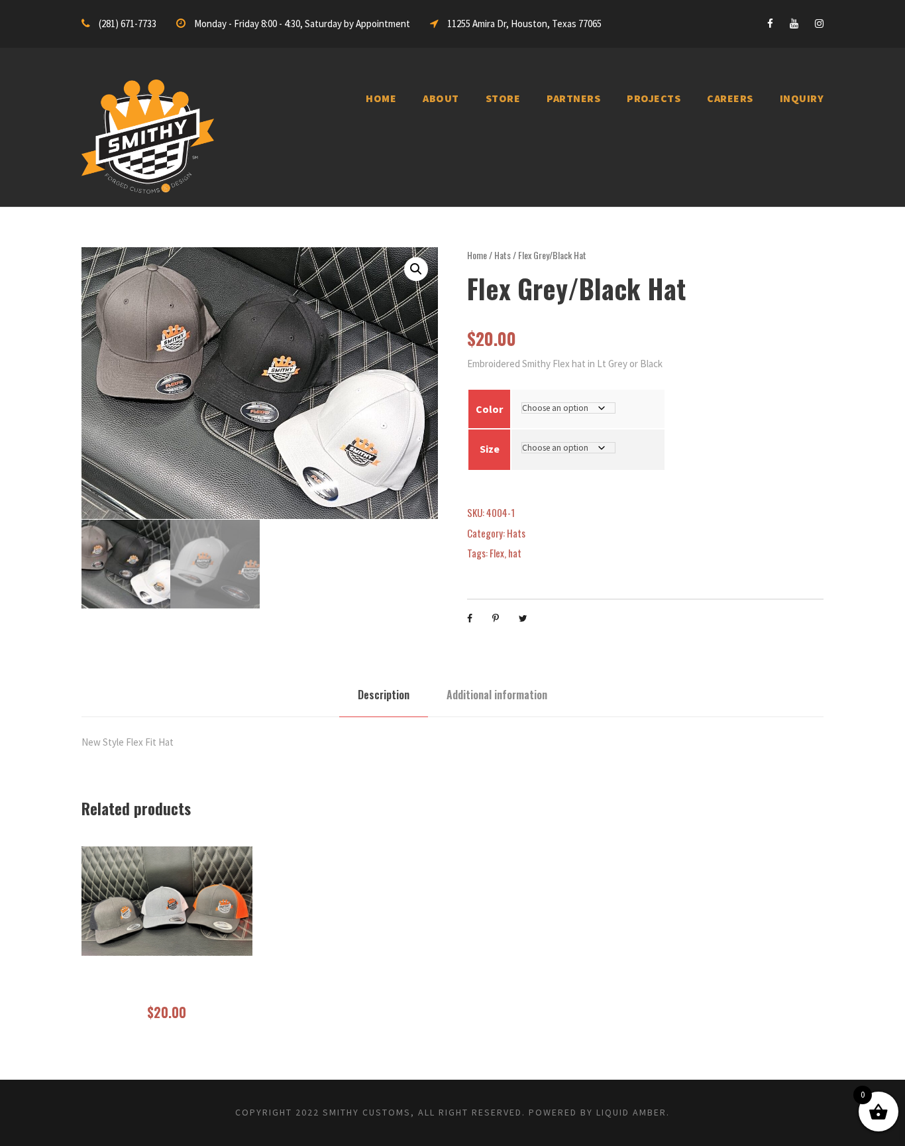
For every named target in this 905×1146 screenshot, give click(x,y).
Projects (653, 98)
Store (503, 98)
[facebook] (770, 23)
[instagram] (819, 23)
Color (489, 409)
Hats (502, 255)
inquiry (802, 98)
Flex (497, 552)
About (441, 98)
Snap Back (166, 987)
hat (514, 552)
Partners (573, 98)
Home (381, 98)
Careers (730, 98)
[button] (416, 269)
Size (490, 448)
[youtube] (794, 23)
